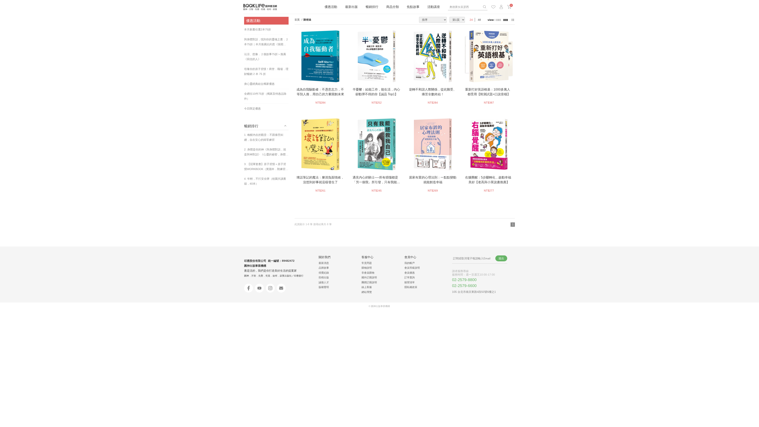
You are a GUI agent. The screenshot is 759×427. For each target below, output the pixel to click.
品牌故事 (324, 267)
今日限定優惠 (252, 108)
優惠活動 (331, 7)
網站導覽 (367, 292)
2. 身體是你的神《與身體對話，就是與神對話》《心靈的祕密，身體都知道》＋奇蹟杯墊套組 (266, 152)
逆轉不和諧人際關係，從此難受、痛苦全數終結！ (432, 92)
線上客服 (367, 287)
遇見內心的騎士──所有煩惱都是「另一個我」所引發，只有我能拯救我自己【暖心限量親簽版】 (376, 180)
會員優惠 (409, 272)
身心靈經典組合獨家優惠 (259, 83)
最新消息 (324, 263)
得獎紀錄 (324, 272)
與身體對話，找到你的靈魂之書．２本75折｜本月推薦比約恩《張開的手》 (266, 42)
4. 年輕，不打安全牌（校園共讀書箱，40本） (265, 181)
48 (479, 19)
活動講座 (433, 7)
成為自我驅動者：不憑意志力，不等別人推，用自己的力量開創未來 (320, 92)
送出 (501, 258)
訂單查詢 (409, 277)
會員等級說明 (412, 267)
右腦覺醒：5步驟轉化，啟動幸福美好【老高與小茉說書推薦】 (488, 180)
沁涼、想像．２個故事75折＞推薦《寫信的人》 (265, 57)
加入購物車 (329, 78)
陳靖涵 (307, 19)
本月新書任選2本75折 (257, 29)
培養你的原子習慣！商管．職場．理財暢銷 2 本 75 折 (266, 71)
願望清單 (409, 282)
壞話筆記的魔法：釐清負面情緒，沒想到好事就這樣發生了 (320, 180)
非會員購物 (368, 272)
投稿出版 (324, 277)
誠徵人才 (324, 282)
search (484, 7)
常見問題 (367, 263)
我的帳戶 (409, 263)
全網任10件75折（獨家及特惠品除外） (265, 96)
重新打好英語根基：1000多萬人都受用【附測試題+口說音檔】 (488, 92)
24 (471, 19)
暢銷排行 (372, 7)
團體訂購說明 (369, 282)
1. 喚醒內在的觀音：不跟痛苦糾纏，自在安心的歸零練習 (263, 137)
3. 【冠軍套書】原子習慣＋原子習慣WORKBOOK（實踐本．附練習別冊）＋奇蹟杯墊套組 (266, 167)
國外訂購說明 (369, 277)
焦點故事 (413, 7)
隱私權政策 (410, 287)
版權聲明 (324, 287)
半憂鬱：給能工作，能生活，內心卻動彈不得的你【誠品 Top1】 (376, 92)
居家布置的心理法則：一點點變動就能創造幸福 (432, 180)
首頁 (297, 19)
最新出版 (351, 7)
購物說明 (367, 267)
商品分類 (392, 7)
